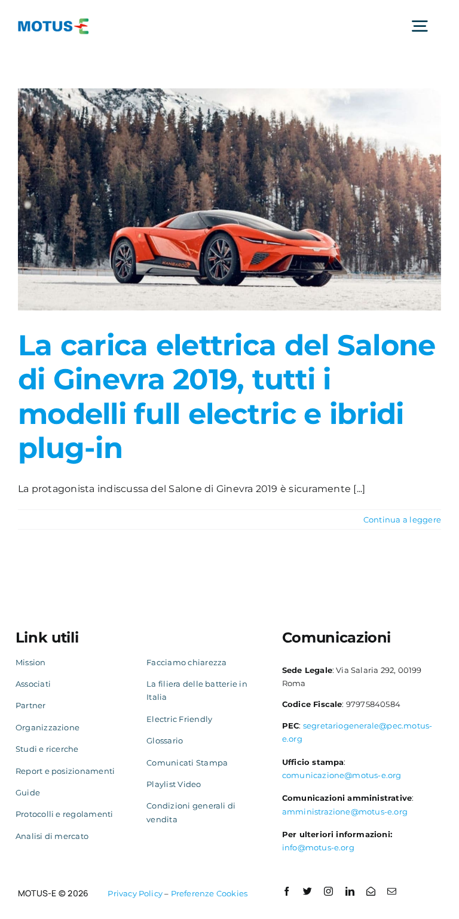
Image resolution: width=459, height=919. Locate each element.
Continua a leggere (402, 519)
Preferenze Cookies (209, 893)
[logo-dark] (53, 23)
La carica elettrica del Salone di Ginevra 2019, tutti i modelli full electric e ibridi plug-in (226, 397)
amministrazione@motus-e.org (345, 811)
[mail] (391, 891)
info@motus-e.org (318, 847)
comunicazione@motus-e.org (342, 775)
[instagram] (328, 891)
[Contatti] (370, 891)
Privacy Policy (135, 893)
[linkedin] (349, 891)
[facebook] (286, 891)
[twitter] (307, 891)
